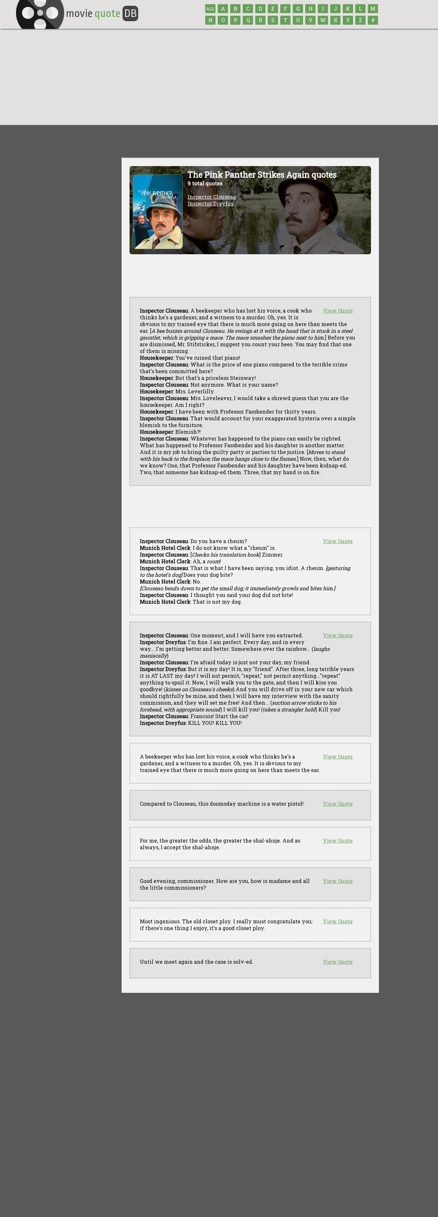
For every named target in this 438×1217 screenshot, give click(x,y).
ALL (210, 9)
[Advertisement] (219, 77)
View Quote (338, 310)
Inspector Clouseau (212, 196)
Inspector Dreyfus (210, 203)
